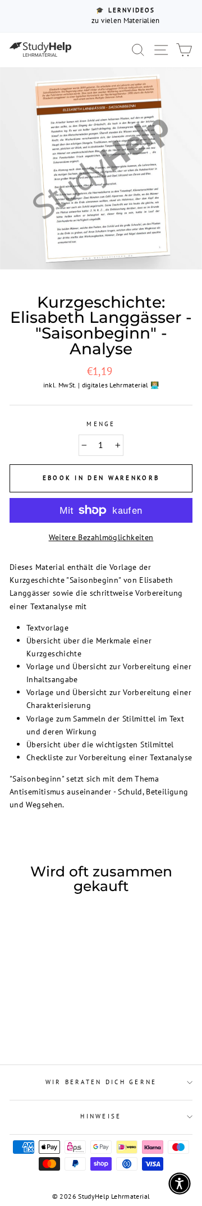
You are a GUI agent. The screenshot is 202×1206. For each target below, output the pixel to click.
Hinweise (100, 1116)
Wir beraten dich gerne (101, 1082)
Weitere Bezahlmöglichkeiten (101, 537)
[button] (179, 1183)
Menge (100, 424)
